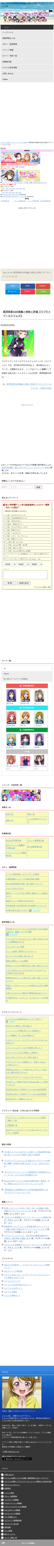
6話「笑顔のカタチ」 (14, 530)
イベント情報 (7, 50)
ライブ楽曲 (8, 1531)
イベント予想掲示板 (33, 201)
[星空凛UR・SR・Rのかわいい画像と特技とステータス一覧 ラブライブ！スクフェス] (25, 723)
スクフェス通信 (10, 1292)
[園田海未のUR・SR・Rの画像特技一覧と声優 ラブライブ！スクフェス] (11, 701)
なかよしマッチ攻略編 (12, 1513)
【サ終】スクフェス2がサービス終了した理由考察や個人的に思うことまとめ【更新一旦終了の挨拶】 (27, 1153)
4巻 (14, 188)
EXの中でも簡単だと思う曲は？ (19, 1026)
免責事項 (7, 1488)
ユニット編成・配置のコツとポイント (21, 951)
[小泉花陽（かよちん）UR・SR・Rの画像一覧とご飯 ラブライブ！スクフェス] (39, 723)
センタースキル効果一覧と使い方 (19, 956)
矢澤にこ (23, 747)
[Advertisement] (27, 111)
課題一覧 (9, 820)
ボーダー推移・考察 (8, 166)
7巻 (24, 188)
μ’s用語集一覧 (11, 1125)
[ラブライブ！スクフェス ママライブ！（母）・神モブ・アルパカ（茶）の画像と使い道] (39, 763)
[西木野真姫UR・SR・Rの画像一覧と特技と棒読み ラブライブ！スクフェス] (12, 723)
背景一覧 (31, 814)
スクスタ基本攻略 (9, 67)
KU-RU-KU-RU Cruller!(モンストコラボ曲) (14, 196)
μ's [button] (5, 668)
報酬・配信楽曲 (20, 166)
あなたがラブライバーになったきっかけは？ (24, 1077)
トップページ (7, 32)
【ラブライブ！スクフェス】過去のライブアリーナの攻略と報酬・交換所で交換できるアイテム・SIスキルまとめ (27, 1163)
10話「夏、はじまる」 (16, 542)
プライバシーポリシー (12, 1485)
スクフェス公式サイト (13, 1288)
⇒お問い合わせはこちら (10, 1452)
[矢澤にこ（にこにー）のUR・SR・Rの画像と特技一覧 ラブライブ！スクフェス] (25, 744)
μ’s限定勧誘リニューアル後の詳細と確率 (22, 879)
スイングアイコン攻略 (15, 947)
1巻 (3, 188)
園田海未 (10, 703)
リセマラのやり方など (15, 888)
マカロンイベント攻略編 (13, 1503)
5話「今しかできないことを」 (18, 527)
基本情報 (7, 1527)
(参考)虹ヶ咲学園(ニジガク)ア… (16, 511)
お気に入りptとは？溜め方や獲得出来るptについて (27, 993)
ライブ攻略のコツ (10, 1517)
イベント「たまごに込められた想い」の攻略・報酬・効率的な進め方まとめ (24, 182)
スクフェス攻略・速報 (43, 587)
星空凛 (23, 725)
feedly (43, 291)
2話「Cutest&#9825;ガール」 (17, 518)
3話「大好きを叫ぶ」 (14, 521)
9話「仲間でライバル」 (15, 539)
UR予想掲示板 (5, 201)
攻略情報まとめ (8, 38)
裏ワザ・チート (9, 1534)
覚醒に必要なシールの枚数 (17, 961)
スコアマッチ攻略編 (11, 1500)
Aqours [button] (6, 674)
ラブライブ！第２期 (11, 1524)
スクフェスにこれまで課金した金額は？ (22, 1052)
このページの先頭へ (28, 1543)
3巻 (10, 188)
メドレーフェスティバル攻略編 (15, 1507)
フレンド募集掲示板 (20, 201)
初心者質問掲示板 (45, 201)
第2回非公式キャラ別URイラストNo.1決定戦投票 (26, 1094)
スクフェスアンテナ (12, 1281)
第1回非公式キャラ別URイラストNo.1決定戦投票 (26, 1089)
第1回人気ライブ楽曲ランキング (19, 1099)
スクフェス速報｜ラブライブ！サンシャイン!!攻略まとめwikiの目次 (28, 1481)
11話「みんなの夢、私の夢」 (18, 545)
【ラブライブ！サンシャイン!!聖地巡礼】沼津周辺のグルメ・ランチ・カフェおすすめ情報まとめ (27, 1173)
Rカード (23, 767)
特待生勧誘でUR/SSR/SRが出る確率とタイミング (26, 906)
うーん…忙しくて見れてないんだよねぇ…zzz (24, 559)
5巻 (17, 188)
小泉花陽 (37, 725)
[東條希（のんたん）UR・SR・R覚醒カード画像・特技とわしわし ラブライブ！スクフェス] (39, 745)
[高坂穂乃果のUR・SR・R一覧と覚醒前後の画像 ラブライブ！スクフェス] (25, 701)
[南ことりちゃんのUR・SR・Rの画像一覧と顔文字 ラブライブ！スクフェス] (39, 701)
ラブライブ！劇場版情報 (13, 1520)
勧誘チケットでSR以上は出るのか (20, 901)
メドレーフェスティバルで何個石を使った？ (24, 1048)
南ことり (37, 703)
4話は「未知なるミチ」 (15, 524)
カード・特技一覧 (9, 56)
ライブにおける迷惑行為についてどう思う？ (24, 1019)
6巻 (20, 188)
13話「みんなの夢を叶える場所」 (20, 551)
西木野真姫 (11, 725)
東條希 (36, 747)
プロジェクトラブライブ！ (34, 467)
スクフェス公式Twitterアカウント (18, 1285)
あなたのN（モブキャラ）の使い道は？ (22, 1057)
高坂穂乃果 (24, 703)
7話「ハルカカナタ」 (14, 533)
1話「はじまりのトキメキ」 (17, 515)
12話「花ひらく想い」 (16, 548)
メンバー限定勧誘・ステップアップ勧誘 (22, 874)
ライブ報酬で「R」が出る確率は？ (20, 1035)
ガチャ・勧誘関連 (9, 44)
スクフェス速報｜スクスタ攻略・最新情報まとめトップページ (26, 1478)
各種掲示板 (7, 62)
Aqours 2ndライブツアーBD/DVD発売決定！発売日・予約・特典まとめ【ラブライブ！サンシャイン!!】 (27, 1182)
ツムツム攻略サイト (12, 1295)
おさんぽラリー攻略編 (12, 1510)
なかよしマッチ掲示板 (13, 1271)
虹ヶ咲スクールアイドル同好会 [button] (16, 679)
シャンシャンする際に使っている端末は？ (23, 1031)
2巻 (6, 188)
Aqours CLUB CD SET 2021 (10, 194)
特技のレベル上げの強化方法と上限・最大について (27, 966)
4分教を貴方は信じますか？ (17, 910)
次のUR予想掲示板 (13, 840)
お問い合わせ (7, 73)
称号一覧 (9, 814)
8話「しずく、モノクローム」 (18, 536)
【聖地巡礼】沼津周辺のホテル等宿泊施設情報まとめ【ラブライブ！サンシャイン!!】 (26, 1191)
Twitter (5, 79)
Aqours (24, 884)
